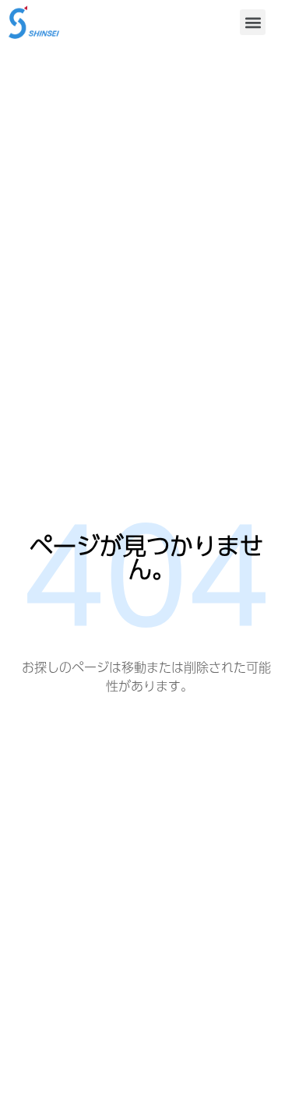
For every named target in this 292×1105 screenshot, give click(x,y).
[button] (253, 22)
